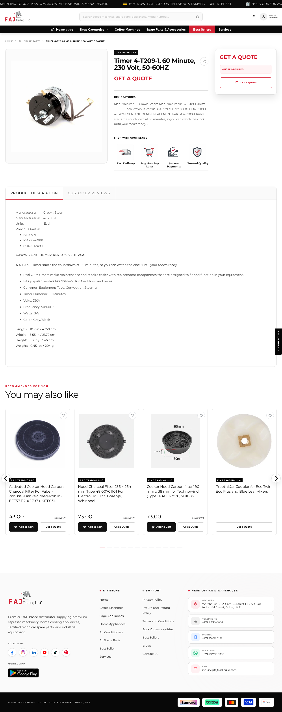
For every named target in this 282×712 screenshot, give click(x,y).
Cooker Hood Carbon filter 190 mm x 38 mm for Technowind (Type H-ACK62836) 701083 (173, 491)
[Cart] (254, 16)
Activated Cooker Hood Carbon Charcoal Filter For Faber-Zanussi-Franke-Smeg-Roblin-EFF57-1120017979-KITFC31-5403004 (36, 496)
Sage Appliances (112, 616)
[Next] (276, 478)
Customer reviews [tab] (89, 193)
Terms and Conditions (158, 621)
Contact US (150, 653)
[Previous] (6, 478)
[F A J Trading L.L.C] (18, 16)
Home (9, 41)
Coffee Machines (111, 607)
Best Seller (107, 648)
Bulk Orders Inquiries (158, 629)
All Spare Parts (29, 41)
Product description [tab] (34, 193)
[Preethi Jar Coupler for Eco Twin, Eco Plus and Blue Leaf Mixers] (244, 441)
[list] (141, 478)
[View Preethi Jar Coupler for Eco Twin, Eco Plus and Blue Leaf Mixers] (270, 415)
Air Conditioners (111, 632)
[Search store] (197, 17)
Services (105, 656)
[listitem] (12, 652)
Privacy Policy (152, 599)
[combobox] (141, 17)
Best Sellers (151, 637)
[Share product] (204, 61)
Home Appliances (112, 624)
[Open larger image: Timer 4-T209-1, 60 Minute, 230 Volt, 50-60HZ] (56, 106)
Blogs (147, 645)
